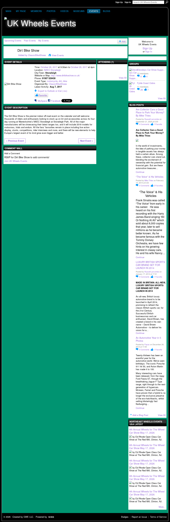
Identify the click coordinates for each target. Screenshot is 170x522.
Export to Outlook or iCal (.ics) (52, 90)
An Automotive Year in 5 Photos (148, 339)
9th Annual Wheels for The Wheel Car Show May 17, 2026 (147, 431)
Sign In (128, 2)
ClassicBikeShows (37, 55)
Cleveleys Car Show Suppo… (151, 69)
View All (123, 77)
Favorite (43, 95)
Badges (124, 516)
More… (162, 506)
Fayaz (147, 344)
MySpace (42, 100)
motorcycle (52, 81)
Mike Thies (148, 180)
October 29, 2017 (79, 67)
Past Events (30, 40)
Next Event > (86, 140)
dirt (60, 81)
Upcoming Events (12, 40)
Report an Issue (139, 516)
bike (65, 81)
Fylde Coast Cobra (146, 83)
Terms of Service (158, 516)
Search (167, 2)
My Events (43, 40)
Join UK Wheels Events (15, 161)
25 (141, 89)
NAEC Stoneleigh (52, 69)
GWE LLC (28, 516)
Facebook (56, 100)
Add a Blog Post (140, 415)
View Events (58, 55)
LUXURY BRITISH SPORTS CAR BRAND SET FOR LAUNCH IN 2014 (150, 265)
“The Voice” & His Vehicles (149, 176)
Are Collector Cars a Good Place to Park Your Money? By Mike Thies (150, 112)
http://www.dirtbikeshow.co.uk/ (65, 75)
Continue (140, 172)
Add (124, 41)
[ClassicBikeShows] (8, 56)
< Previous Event (15, 140)
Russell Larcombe (151, 119)
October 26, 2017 (49, 67)
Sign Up (119, 2)
